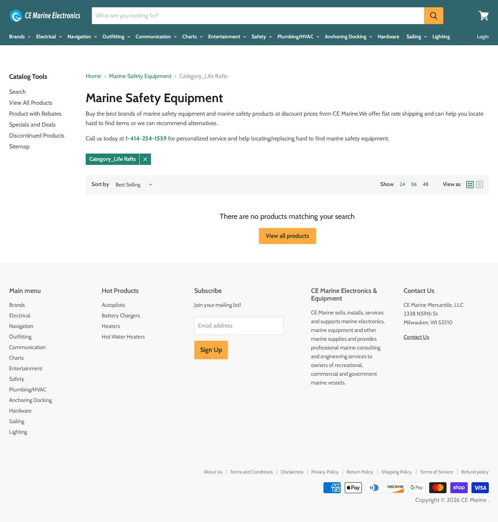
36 (414, 184)
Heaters (111, 326)
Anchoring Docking (346, 36)
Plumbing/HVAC (296, 36)
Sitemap (19, 146)
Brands (17, 36)
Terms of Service (436, 472)
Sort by (100, 184)
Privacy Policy (325, 472)
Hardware (388, 36)
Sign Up (211, 350)
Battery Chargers (121, 315)
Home (93, 76)
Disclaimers (292, 472)
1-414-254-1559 (146, 138)
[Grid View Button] (470, 184)
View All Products (30, 102)
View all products (287, 235)
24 (402, 184)
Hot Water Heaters (123, 336)
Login (483, 36)
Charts (190, 36)
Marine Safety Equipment (140, 76)
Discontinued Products (37, 135)
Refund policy (475, 472)
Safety (259, 36)
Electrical (46, 36)
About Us (213, 472)
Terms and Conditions (251, 472)
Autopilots (113, 305)
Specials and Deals (32, 124)
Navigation (79, 36)
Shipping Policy (396, 472)
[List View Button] (479, 184)
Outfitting (113, 36)
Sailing (414, 36)
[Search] (433, 15)
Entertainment (224, 36)
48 (425, 184)
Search (17, 91)
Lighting (441, 36)
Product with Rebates (35, 113)
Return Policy (360, 472)
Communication (154, 36)
